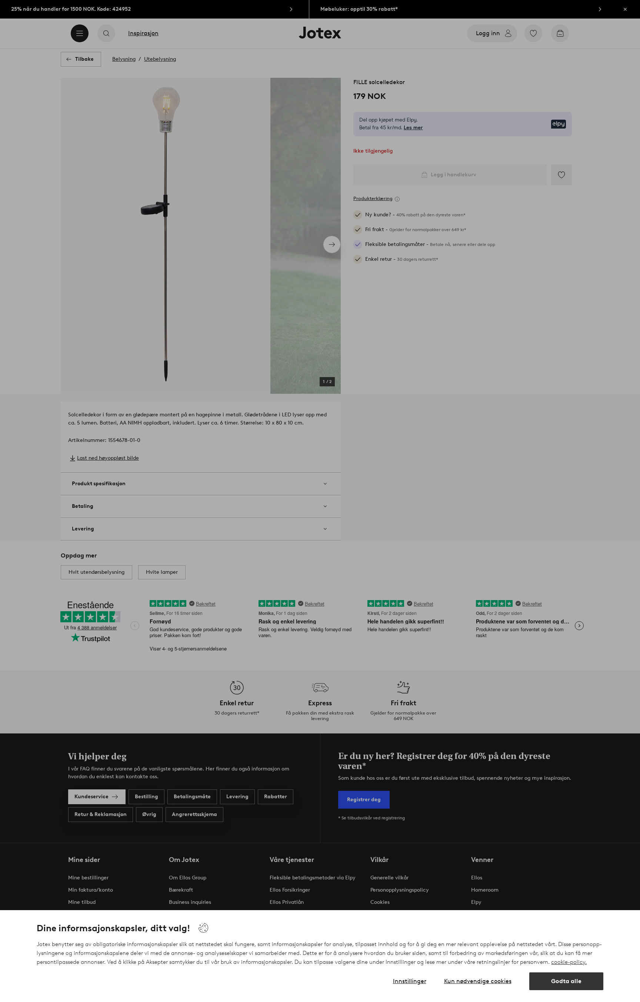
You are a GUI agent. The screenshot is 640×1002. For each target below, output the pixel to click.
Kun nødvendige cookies (477, 981)
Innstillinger (409, 981)
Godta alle (566, 981)
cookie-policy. (569, 962)
